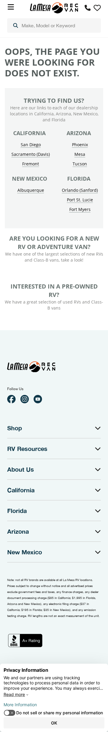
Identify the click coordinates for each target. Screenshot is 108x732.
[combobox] (54, 25)
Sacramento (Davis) (30, 154)
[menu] (54, 25)
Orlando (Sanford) (80, 190)
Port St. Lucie (80, 200)
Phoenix (80, 144)
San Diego (31, 144)
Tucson (80, 164)
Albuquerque (30, 190)
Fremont (30, 164)
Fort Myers (80, 209)
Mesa (79, 154)
